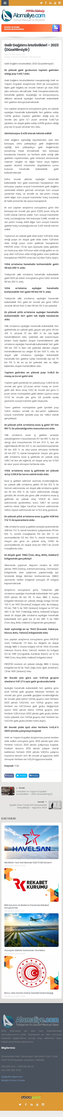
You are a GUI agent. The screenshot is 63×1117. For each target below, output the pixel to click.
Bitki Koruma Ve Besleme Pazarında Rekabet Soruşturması (26, 906)
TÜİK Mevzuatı (35, 57)
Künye (21, 1080)
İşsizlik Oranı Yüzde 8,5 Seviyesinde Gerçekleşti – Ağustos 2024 (28, 806)
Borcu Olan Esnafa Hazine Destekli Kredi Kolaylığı (28, 993)
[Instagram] (59, 3)
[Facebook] (46, 3)
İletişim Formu (8, 1080)
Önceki (22, 788)
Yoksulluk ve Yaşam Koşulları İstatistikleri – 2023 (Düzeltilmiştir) (34, 793)
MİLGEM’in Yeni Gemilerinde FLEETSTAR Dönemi (28, 862)
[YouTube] (55, 3)
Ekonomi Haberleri (20, 57)
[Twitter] (41, 3)
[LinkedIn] (50, 3)
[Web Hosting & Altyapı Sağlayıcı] (31, 1097)
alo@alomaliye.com (12, 1076)
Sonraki (41, 802)
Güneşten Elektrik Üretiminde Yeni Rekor (24, 950)
